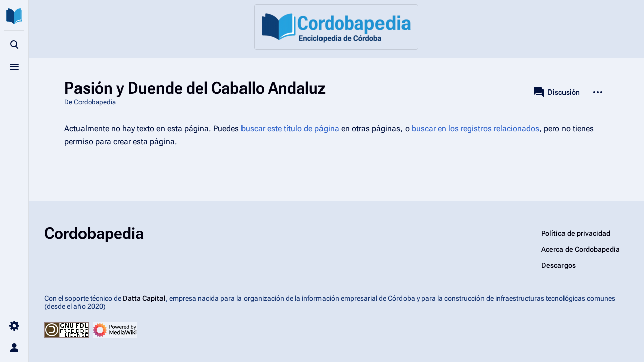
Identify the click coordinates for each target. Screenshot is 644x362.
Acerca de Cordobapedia (580, 249)
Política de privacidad (575, 233)
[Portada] (336, 27)
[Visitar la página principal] (14, 16)
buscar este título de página (290, 128)
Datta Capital (144, 298)
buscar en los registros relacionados (475, 128)
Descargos (558, 265)
